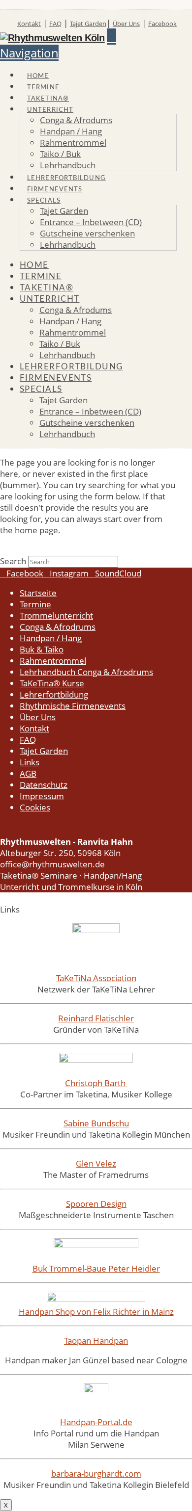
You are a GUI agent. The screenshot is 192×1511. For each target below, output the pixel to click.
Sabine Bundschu (96, 1123)
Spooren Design (96, 1203)
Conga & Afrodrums (58, 626)
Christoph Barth (96, 1083)
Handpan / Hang (51, 638)
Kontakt (29, 23)
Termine (35, 604)
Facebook (162, 23)
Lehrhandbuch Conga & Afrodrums (86, 671)
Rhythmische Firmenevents (73, 705)
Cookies (35, 807)
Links (29, 762)
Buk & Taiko (42, 649)
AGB (28, 773)
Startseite (38, 593)
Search (13, 561)
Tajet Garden (88, 23)
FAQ (55, 23)
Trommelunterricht (56, 615)
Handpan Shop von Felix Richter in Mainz (96, 1311)
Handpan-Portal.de (96, 1422)
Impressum (42, 796)
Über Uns (126, 23)
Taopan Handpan (96, 1340)
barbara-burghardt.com (96, 1473)
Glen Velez (96, 1163)
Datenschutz (43, 784)
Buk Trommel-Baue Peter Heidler (96, 1268)
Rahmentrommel (53, 660)
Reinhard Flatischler (96, 1018)
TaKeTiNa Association (96, 978)
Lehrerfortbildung (54, 694)
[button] (58, 44)
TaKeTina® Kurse (52, 683)
